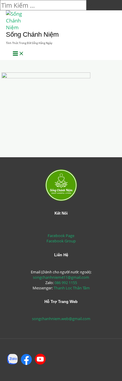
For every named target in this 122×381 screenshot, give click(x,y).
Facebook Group (61, 241)
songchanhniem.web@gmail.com (61, 318)
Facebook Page (61, 235)
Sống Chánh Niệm (32, 34)
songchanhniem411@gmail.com (61, 277)
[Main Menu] (18, 54)
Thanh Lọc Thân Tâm (72, 288)
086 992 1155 (65, 282)
